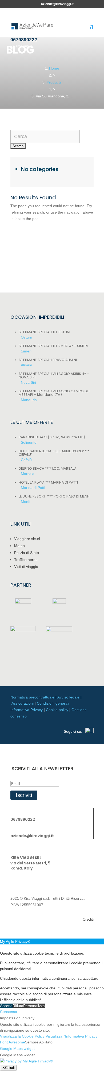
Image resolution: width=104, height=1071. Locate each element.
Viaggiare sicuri (27, 539)
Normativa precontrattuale (32, 697)
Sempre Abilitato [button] (39, 1042)
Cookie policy (57, 710)
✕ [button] (1, 947)
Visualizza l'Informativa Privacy (71, 1036)
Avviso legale (68, 697)
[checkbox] (52, 1055)
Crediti (88, 919)
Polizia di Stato (26, 552)
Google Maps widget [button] (17, 1048)
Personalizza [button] (34, 1006)
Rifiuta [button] (18, 1006)
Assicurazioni (22, 703)
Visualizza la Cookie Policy (22, 1036)
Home (54, 68)
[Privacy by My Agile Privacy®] (26, 1061)
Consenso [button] (8, 1011)
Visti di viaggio (26, 566)
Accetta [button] (6, 1006)
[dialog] (52, 974)
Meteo (19, 546)
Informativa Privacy (26, 710)
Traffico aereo (26, 559)
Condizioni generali (53, 703)
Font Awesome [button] (12, 1042)
